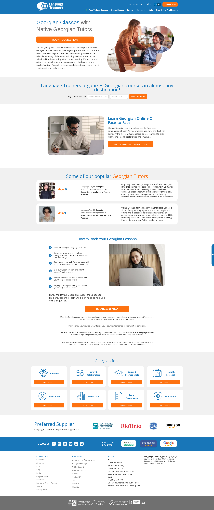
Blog (38, 470)
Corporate (141, 10)
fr (159, 4)
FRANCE (75, 487)
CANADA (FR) (90, 460)
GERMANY (76, 477)
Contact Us (40, 460)
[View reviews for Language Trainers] (137, 503)
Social (38, 473)
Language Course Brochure (47, 483)
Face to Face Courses (98, 10)
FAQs (151, 10)
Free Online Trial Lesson (167, 10)
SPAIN (74, 480)
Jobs (38, 466)
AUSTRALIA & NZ (79, 470)
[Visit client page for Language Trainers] (119, 502)
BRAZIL (75, 473)
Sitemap (39, 486)
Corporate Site (42, 476)
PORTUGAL (77, 483)
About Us (40, 463)
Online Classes (117, 10)
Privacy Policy (41, 490)
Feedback (40, 480)
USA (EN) (76, 463)
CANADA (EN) (77, 460)
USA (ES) (84, 463)
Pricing (130, 10)
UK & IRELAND (78, 467)
